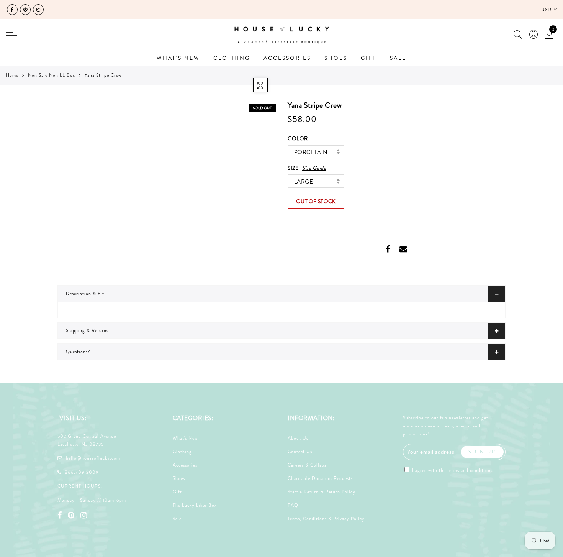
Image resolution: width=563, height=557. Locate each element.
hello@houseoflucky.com (93, 458)
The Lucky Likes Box (195, 505)
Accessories (185, 465)
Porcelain (311, 152)
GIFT (368, 58)
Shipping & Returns (87, 330)
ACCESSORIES (287, 58)
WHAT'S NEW (178, 58)
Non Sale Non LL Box (51, 75)
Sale (177, 518)
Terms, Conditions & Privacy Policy (326, 518)
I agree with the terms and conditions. (452, 470)
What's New (185, 438)
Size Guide (314, 168)
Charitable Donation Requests (320, 478)
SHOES (335, 58)
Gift (177, 491)
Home (12, 75)
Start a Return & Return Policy (321, 491)
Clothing (182, 451)
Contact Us (300, 451)
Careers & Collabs (307, 465)
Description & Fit (85, 293)
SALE (398, 58)
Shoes (179, 478)
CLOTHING (231, 58)
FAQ (293, 505)
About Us (298, 438)
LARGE (303, 181)
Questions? (78, 351)
